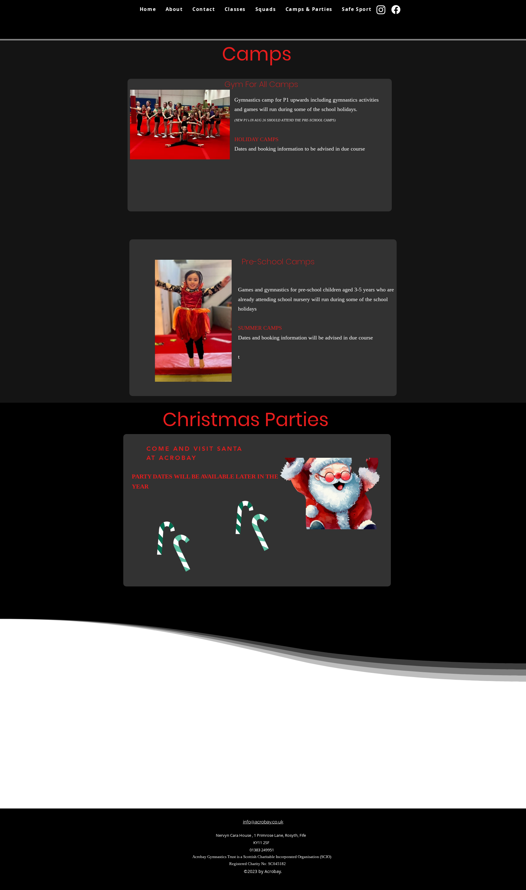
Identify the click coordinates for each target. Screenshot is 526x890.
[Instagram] (381, 10)
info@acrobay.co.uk (263, 822)
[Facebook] (396, 10)
